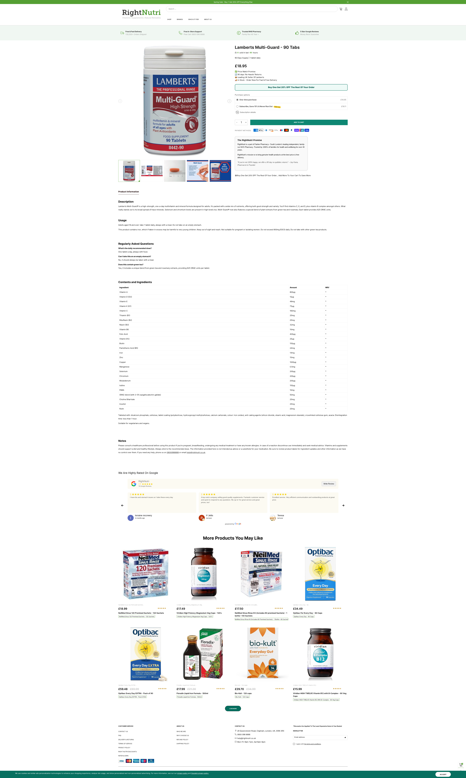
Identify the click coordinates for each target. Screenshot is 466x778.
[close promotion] (348, 2)
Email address (299, 737)
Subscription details (248, 112)
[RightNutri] (134, 484)
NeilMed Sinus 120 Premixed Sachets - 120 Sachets (136, 616)
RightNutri (143, 481)
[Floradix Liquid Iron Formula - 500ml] (204, 654)
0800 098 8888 (243, 734)
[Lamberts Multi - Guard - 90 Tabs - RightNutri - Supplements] (152, 171)
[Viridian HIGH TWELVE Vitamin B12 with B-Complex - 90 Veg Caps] (320, 654)
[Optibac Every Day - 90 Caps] (320, 574)
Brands (180, 19)
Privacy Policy (124, 748)
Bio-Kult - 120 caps (241, 685)
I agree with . (308, 744)
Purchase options (242, 95)
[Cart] (340, 8)
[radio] (237, 99)
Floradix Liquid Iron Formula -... (187, 685)
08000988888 (173, 452)
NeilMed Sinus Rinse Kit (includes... (246, 605)
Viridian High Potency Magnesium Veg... (190, 605)
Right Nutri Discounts (127, 752)
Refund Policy (182, 739)
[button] (120, 101)
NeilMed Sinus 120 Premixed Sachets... (131, 605)
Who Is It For (193, 19)
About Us (208, 19)
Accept (443, 774)
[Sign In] (346, 8)
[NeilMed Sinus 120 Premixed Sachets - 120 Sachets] (145, 574)
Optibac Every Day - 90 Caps (304, 616)
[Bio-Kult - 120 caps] (262, 654)
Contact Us (123, 731)
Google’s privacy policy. (200, 773)
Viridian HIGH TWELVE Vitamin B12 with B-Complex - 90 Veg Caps (316, 700)
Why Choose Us (183, 735)
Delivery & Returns (126, 739)
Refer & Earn (123, 756)
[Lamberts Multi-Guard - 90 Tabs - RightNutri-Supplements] (174, 101)
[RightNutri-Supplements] (141, 14)
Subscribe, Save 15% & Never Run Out (259, 106)
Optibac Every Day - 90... (301, 605)
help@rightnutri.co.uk (196, 452)
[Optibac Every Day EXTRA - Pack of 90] (145, 654)
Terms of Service (125, 744)
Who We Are (181, 731)
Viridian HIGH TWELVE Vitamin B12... (305, 685)
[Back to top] (461, 770)
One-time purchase (248, 100)
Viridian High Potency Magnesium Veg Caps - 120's (194, 616)
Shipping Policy (183, 744)
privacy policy (182, 773)
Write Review (329, 484)
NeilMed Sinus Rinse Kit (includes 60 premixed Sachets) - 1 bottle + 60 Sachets (261, 619)
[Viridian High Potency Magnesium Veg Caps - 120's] (204, 574)
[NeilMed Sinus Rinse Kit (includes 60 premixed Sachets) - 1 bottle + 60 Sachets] (262, 574)
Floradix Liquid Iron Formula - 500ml (189, 697)
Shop (169, 19)
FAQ (119, 735)
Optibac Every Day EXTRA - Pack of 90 (132, 697)
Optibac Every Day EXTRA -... (127, 685)
